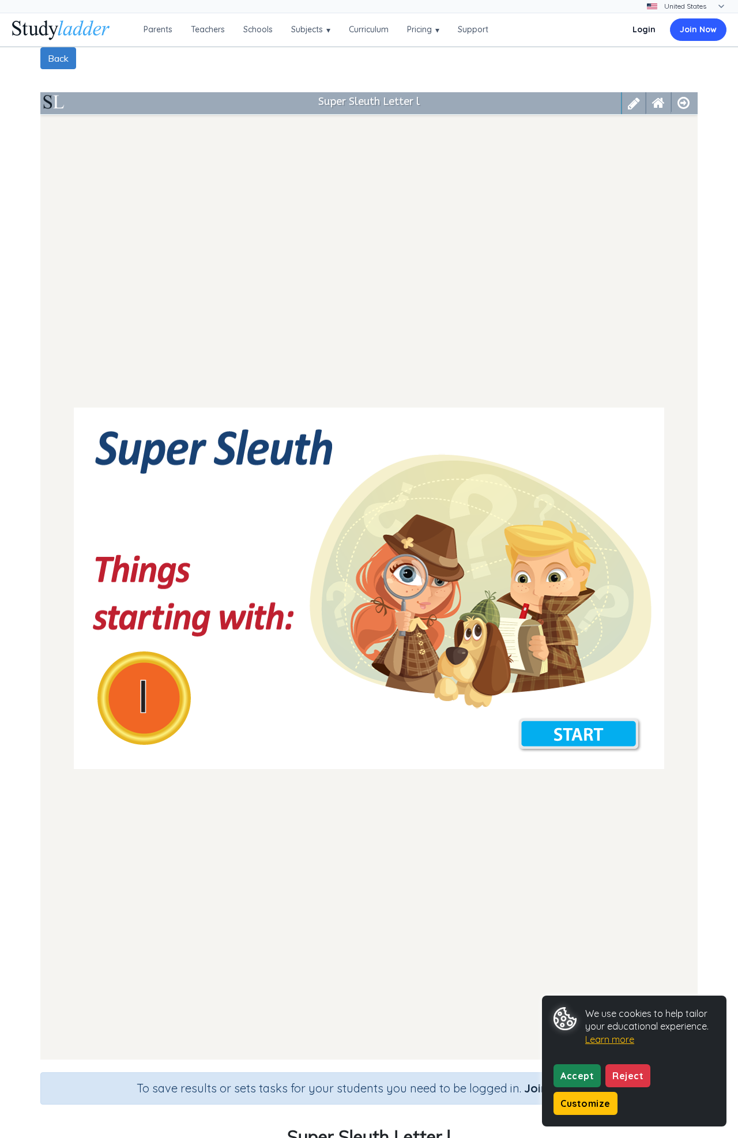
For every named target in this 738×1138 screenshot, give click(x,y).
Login (644, 29)
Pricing (423, 29)
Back (58, 58)
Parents (158, 29)
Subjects (310, 29)
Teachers (208, 29)
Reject (627, 1076)
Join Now (698, 29)
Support (473, 29)
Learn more (609, 1039)
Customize (585, 1103)
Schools (258, 29)
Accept (577, 1076)
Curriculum (369, 29)
